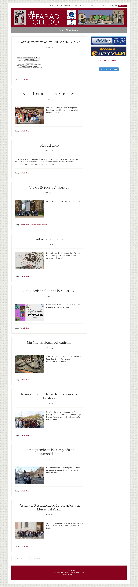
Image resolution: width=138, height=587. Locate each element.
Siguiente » (37, 558)
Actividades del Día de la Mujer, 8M (49, 291)
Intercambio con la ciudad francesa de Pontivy (49, 396)
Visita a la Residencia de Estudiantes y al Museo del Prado (49, 507)
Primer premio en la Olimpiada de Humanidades (49, 452)
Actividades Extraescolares (39, 224)
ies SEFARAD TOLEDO (43, 17)
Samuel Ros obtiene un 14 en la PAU (49, 94)
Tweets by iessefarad (109, 61)
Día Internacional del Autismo (49, 342)
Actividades (26, 79)
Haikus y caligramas (49, 239)
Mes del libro (49, 145)
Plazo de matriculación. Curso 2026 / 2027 (49, 42)
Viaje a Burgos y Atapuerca (49, 187)
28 (28, 558)
